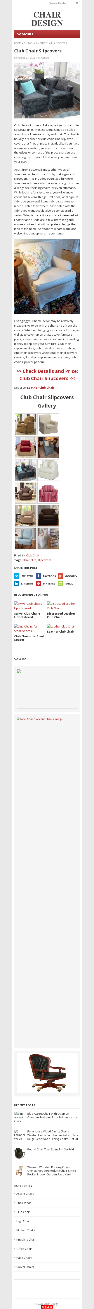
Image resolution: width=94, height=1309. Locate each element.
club (33, 560)
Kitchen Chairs (25, 1230)
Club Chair (30, 43)
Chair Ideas (23, 1203)
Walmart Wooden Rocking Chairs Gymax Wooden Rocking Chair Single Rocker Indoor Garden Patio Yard (51, 1171)
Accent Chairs (25, 1194)
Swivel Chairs (25, 1267)
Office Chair (24, 1249)
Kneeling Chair (26, 1239)
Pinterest (50, 583)
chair (26, 560)
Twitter (27, 576)
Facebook (49, 576)
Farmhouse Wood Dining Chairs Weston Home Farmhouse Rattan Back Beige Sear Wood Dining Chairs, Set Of (52, 1135)
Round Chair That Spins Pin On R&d (50, 1149)
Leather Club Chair (40, 388)
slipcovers (44, 560)
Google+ (71, 576)
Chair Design (51, 1303)
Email (69, 583)
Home (17, 43)
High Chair (23, 1221)
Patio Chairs (24, 1258)
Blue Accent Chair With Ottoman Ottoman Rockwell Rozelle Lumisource (52, 1115)
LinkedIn (27, 583)
